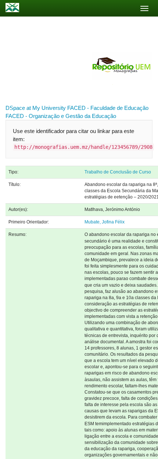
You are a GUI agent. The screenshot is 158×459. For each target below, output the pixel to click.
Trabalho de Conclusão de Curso (118, 172)
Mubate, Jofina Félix (105, 222)
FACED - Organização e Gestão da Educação (61, 116)
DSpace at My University (36, 108)
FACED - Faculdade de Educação (107, 108)
